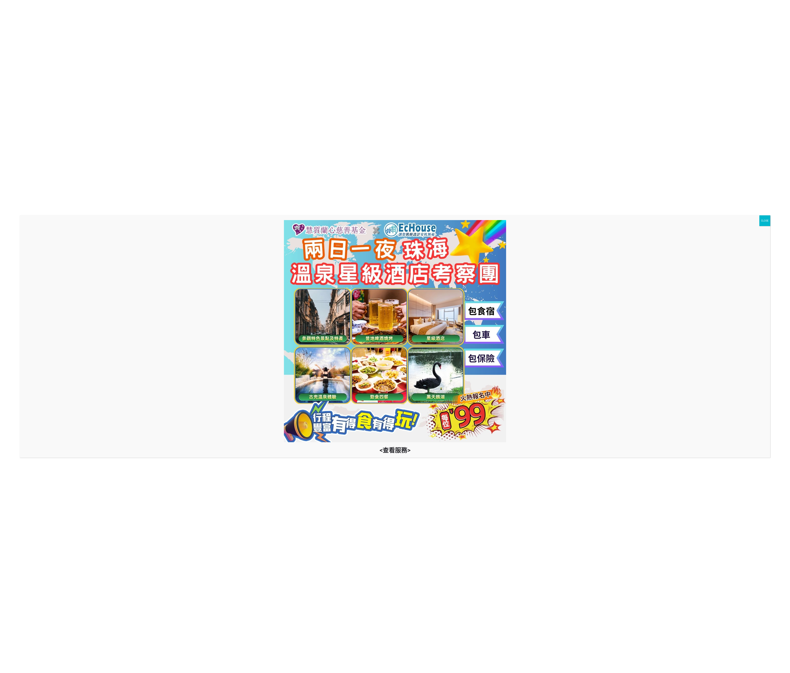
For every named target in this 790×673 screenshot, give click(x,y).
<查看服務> (395, 450)
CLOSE (765, 220)
